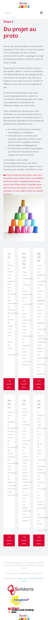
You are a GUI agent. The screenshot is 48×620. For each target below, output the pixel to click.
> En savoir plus (9, 384)
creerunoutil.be (22, 578)
